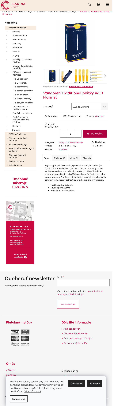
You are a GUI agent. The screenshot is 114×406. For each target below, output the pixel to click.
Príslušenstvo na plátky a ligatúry (21, 107)
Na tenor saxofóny (22, 98)
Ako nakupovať (72, 328)
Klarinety (17, 43)
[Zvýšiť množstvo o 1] (77, 133)
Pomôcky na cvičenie (23, 113)
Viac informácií (32, 391)
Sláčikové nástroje (17, 134)
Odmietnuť (77, 383)
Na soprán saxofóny (23, 90)
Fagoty (16, 55)
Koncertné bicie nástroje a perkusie (21, 149)
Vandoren (99, 116)
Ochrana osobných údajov (78, 338)
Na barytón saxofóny (23, 102)
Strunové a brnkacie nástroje (18, 139)
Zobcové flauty (20, 35)
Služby (12, 369)
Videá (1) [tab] (74, 158)
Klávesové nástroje (18, 144)
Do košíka (97, 133)
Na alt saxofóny (21, 94)
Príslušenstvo (15, 165)
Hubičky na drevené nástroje (22, 60)
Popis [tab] (46, 158)
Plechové (16, 126)
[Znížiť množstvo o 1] (63, 133)
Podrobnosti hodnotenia (81, 86)
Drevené (16, 31)
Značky (12, 374)
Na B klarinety (20, 82)
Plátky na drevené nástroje (22, 73)
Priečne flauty (19, 39)
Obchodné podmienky (76, 333)
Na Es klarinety (21, 78)
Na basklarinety (21, 86)
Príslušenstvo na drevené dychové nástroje (21, 119)
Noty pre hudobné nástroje (17, 156)
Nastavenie (18, 398)
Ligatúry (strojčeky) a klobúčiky (23, 67)
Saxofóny (17, 47)
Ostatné (16, 130)
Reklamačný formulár (75, 343)
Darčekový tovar (16, 161)
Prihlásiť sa (68, 304)
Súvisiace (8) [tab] (59, 158)
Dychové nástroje (17, 27)
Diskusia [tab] (87, 158)
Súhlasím (95, 383)
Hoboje (16, 51)
